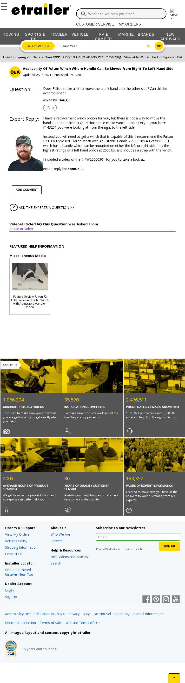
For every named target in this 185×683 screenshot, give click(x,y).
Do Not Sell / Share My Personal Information (128, 613)
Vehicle (80, 34)
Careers (57, 541)
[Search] (83, 14)
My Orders (130, 24)
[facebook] (146, 599)
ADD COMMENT (27, 189)
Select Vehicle (37, 46)
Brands (146, 34)
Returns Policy (16, 541)
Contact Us (13, 554)
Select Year (68, 46)
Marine (126, 34)
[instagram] (166, 599)
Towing (11, 34)
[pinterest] (156, 599)
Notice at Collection (20, 622)
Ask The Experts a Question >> (46, 207)
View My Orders (17, 534)
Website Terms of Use (83, 622)
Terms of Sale (51, 622)
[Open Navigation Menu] (5, 5)
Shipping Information (21, 547)
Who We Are (60, 534)
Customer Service (95, 24)
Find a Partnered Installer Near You (19, 572)
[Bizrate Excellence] (11, 649)
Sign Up (11, 596)
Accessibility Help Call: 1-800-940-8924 (35, 613)
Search (56, 563)
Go (159, 46)
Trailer (59, 34)
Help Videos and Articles (69, 556)
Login (9, 590)
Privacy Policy (79, 613)
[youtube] (176, 599)
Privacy (100, 549)
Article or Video (21, 228)
